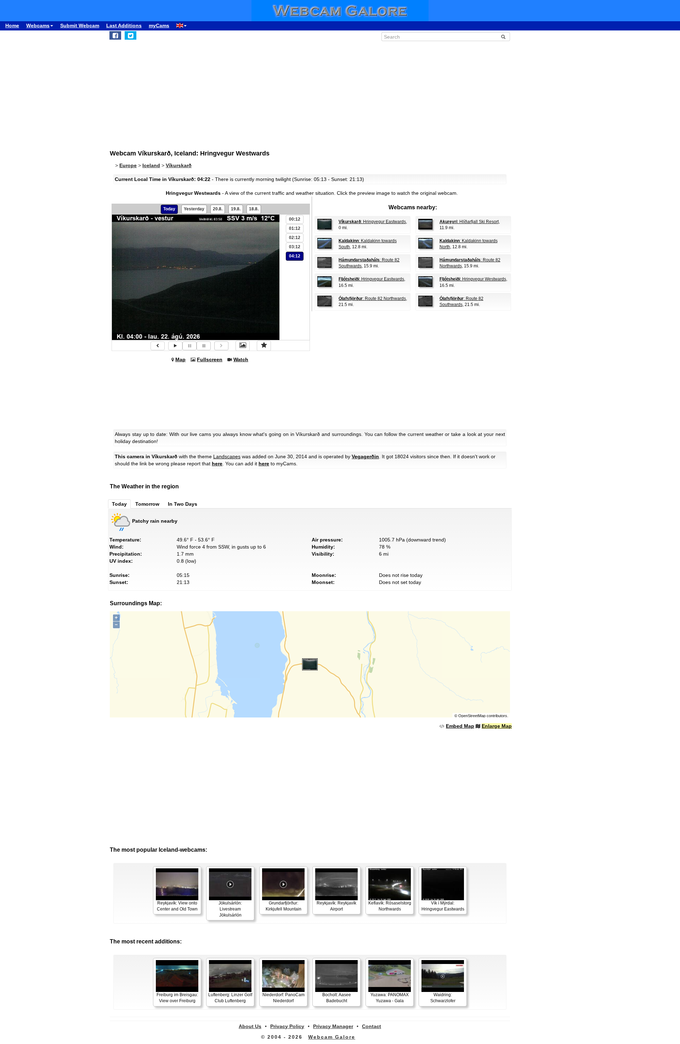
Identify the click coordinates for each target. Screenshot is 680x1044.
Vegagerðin (365, 456)
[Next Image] (221, 345)
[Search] (503, 37)
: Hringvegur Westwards (473, 279)
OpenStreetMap (472, 716)
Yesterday (194, 208)
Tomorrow (147, 504)
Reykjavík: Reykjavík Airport (336, 906)
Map (180, 359)
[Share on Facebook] (115, 35)
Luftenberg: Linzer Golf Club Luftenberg (230, 997)
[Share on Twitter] (130, 35)
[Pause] (189, 345)
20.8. (217, 208)
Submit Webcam (79, 25)
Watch (240, 359)
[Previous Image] (158, 345)
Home (12, 25)
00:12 (294, 219)
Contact (371, 1026)
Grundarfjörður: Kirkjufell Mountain (283, 906)
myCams (159, 25)
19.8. (235, 208)
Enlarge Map (497, 726)
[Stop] (204, 345)
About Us (250, 1026)
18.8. (254, 208)
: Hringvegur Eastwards (372, 221)
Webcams (38, 25)
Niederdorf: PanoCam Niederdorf (283, 997)
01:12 (294, 228)
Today (169, 208)
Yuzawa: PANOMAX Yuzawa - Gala (389, 997)
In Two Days (182, 504)
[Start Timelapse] (175, 345)
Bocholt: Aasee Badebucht (336, 997)
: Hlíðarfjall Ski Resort (469, 221)
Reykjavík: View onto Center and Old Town (177, 906)
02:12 (294, 237)
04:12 (294, 256)
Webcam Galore (331, 1037)
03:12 (294, 246)
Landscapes (226, 456)
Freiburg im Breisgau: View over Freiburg (177, 997)
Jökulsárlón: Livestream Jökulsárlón (230, 909)
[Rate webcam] (264, 346)
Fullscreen (209, 359)
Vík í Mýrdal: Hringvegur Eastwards (442, 906)
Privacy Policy (287, 1026)
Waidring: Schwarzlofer (442, 997)
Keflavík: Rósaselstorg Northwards (389, 906)
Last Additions (124, 25)
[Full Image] (243, 346)
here (217, 463)
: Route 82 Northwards (372, 298)
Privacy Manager (333, 1026)
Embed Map (460, 726)
